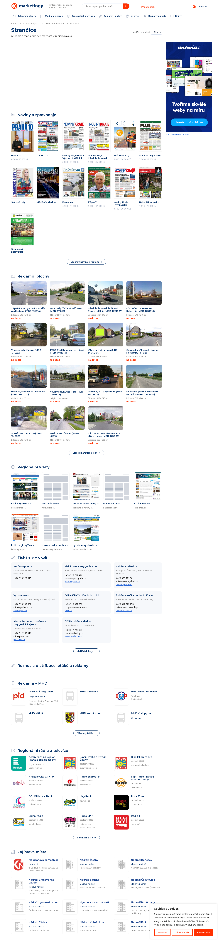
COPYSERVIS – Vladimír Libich (82, 595)
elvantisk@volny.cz (74, 633)
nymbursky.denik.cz (85, 545)
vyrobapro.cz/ (20, 610)
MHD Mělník (36, 713)
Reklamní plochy (26, 16)
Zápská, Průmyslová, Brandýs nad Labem (28, 309)
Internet (135, 16)
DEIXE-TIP (42, 155)
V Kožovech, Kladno (26, 434)
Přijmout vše (203, 932)
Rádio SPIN (87, 816)
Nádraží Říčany (89, 860)
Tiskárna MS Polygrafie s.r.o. (81, 566)
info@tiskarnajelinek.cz (127, 581)
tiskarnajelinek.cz (124, 584)
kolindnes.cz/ (140, 507)
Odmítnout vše (182, 932)
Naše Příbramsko (149, 202)
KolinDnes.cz (142, 503)
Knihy (178, 16)
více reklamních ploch (85, 452)
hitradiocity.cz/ (35, 784)
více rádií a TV (85, 837)
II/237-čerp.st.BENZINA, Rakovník (140, 309)
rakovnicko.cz (50, 503)
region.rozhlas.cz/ (36, 764)
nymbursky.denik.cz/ (82, 549)
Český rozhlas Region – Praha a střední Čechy (43, 758)
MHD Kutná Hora (90, 713)
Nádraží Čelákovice (143, 879)
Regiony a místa (157, 16)
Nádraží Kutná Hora (92, 922)
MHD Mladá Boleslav (144, 691)
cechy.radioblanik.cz (88, 768)
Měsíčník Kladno (46, 202)
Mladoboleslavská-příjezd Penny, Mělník (105, 309)
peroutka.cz (19, 639)
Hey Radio (86, 796)
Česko (14, 23)
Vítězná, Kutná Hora (103, 351)
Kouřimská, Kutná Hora (67, 393)
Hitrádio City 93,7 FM (41, 776)
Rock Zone (138, 796)
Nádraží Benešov (141, 860)
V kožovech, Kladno (26, 351)
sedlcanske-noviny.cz (86, 503)
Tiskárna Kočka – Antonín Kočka (134, 595)
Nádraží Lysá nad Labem (44, 902)
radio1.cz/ (135, 824)
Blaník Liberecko (141, 757)
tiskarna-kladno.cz (73, 636)
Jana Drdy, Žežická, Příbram (66, 309)
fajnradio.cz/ (136, 787)
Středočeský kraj (31, 23)
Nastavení (162, 932)
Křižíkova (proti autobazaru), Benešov (142, 393)
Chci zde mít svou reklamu (177, 134)
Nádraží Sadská (89, 879)
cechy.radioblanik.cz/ (140, 765)
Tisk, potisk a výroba (83, 16)
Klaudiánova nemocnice (44, 860)
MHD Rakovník (89, 691)
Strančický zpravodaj (17, 250)
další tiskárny (85, 651)
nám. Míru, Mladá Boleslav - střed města (104, 434)
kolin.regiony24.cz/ (19, 549)
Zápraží (92, 202)
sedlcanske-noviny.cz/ (83, 507)
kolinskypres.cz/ (18, 507)
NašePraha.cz (111, 503)
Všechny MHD (85, 733)
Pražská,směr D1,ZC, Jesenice (28, 393)
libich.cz (68, 610)
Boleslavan (68, 202)
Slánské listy (18, 202)
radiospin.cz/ (85, 824)
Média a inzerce (53, 16)
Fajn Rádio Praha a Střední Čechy (142, 778)
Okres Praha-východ (54, 23)
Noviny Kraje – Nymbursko (122, 203)
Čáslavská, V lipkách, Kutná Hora (142, 351)
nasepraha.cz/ (110, 507)
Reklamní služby (112, 16)
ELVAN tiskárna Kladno (78, 621)
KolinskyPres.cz (21, 503)
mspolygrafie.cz (72, 581)
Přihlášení (202, 6)
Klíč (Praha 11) (121, 155)
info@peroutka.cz (22, 636)
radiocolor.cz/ (35, 804)
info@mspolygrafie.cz (75, 578)
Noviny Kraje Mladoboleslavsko (98, 157)
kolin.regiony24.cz (22, 545)
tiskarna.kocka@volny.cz (128, 607)
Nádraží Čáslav (38, 922)
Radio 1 (135, 816)
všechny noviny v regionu (85, 261)
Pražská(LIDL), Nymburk (105, 393)
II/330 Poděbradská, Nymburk (67, 351)
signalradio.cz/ (35, 824)
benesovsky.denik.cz (55, 545)
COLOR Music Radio (41, 796)
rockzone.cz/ (136, 804)
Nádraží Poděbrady (143, 902)
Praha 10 (16, 155)
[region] (183, 921)
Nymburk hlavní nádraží (94, 902)
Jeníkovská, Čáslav (64, 434)
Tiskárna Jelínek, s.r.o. (128, 566)
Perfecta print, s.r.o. (25, 566)
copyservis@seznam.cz (76, 607)
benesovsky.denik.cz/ (52, 549)
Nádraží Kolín (139, 922)
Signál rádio (36, 816)
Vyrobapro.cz (21, 595)
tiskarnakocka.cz (124, 610)
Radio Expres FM (90, 776)
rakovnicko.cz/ (48, 507)
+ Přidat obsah (147, 6)
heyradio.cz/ (85, 801)
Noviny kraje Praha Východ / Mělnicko (73, 157)
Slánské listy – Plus (150, 155)
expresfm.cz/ (85, 784)
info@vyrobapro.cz (23, 607)
